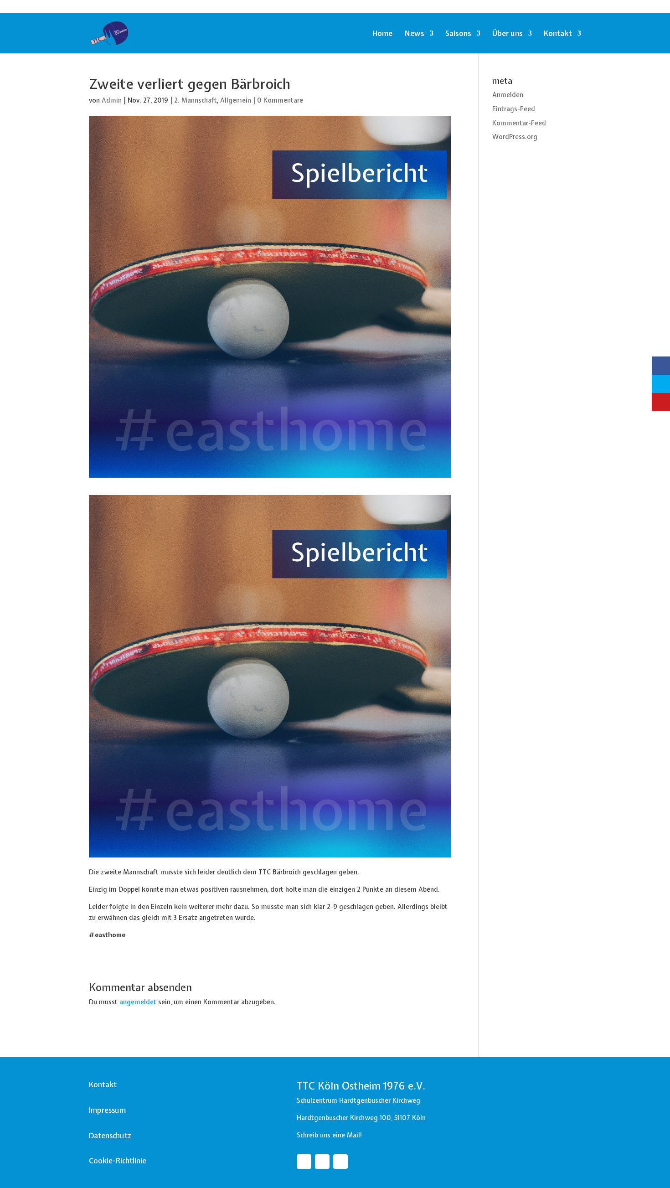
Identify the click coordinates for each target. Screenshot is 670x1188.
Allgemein (235, 100)
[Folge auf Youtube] (340, 1161)
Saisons (458, 34)
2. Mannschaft (195, 100)
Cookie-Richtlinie (117, 1161)
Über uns (507, 34)
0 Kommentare (280, 100)
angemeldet (137, 1002)
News (414, 34)
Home (382, 34)
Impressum (107, 1110)
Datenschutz (110, 1136)
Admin (112, 100)
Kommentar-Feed (519, 123)
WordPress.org (514, 137)
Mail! (354, 1135)
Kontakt (558, 34)
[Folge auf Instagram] (322, 1161)
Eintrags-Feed (513, 109)
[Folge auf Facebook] (304, 1161)
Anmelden (507, 95)
